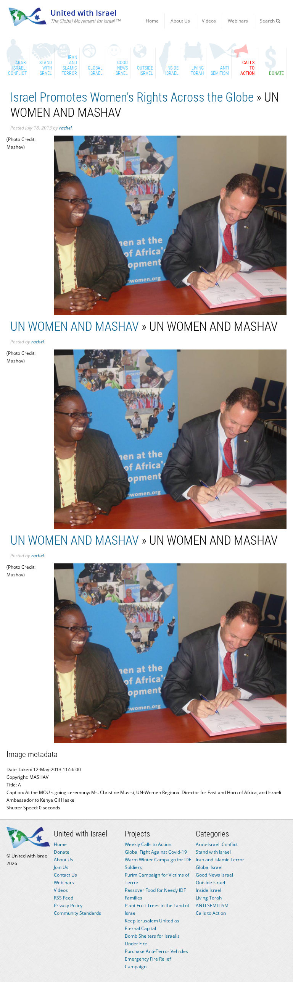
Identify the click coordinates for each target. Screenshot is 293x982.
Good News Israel (214, 875)
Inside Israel (208, 890)
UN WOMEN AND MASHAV (74, 326)
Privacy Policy (68, 905)
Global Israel (209, 867)
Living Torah (209, 898)
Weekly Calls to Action (148, 844)
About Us (180, 21)
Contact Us (65, 875)
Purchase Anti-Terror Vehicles (156, 951)
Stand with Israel (213, 852)
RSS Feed (63, 898)
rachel (65, 128)
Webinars (238, 21)
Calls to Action (211, 913)
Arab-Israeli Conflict (217, 844)
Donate (61, 852)
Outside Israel (210, 882)
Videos (209, 21)
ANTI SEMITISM (212, 905)
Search (268, 21)
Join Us (61, 867)
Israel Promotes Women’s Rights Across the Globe (132, 97)
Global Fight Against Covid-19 (156, 852)
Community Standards (77, 913)
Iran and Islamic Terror (220, 859)
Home (152, 21)
